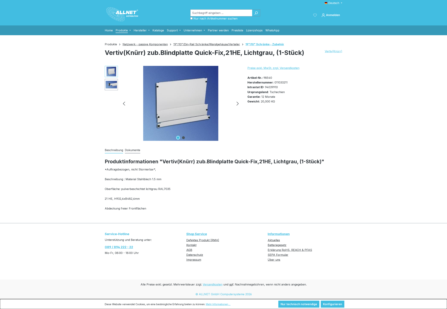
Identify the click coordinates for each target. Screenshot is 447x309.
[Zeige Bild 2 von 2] (183, 137)
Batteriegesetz (277, 245)
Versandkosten (212, 284)
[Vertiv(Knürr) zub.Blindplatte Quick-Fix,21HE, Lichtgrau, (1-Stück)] (180, 103)
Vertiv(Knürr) (333, 51)
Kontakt (191, 245)
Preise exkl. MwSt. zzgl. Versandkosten (273, 68)
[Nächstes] (237, 103)
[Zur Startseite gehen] (122, 14)
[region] (172, 103)
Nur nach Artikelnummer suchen (215, 18)
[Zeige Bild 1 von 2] (178, 137)
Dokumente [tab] (132, 150)
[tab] (114, 150)
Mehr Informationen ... (218, 304)
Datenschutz (194, 255)
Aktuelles (274, 240)
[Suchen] (256, 12)
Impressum (193, 259)
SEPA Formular (278, 255)
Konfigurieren (332, 304)
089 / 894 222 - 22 (119, 247)
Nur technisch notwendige (299, 304)
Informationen (279, 234)
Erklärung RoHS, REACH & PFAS (290, 250)
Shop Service (196, 234)
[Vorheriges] (124, 103)
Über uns (274, 259)
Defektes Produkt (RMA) (202, 240)
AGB (189, 250)
